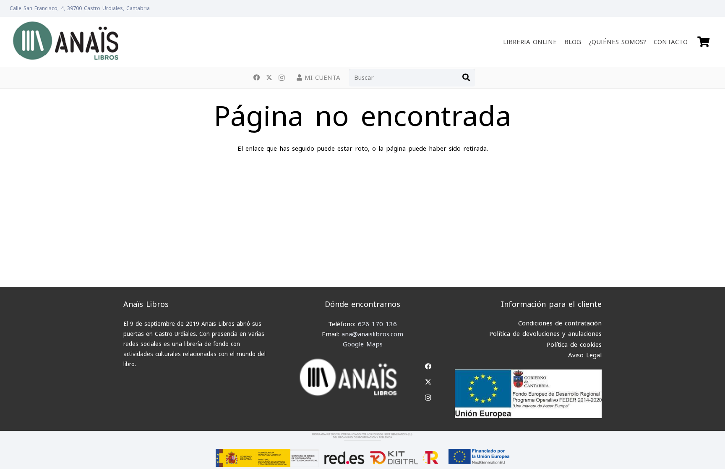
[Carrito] (703, 42)
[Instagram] (281, 77)
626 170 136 (377, 324)
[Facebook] (256, 77)
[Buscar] (466, 77)
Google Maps (363, 344)
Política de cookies (574, 344)
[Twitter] (269, 77)
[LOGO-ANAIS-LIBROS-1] (65, 42)
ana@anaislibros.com (372, 334)
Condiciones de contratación (560, 323)
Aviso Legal (585, 355)
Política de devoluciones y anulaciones (545, 334)
